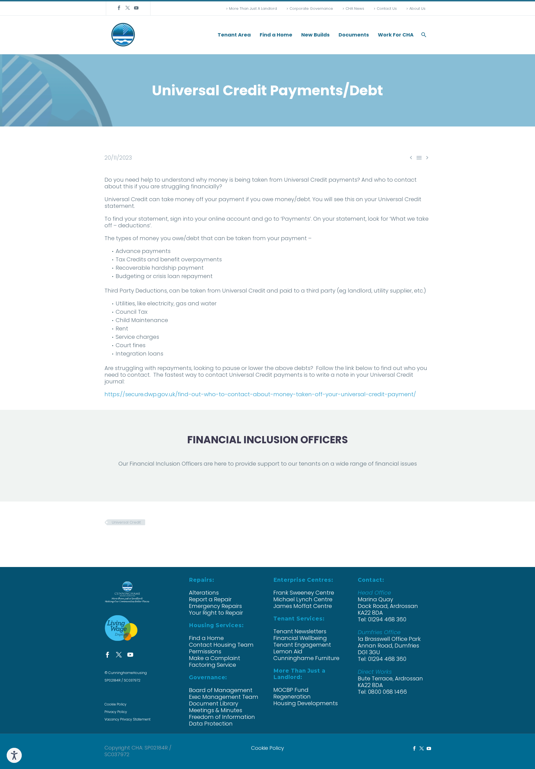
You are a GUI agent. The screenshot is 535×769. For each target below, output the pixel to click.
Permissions (205, 651)
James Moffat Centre (302, 606)
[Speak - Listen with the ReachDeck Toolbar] (14, 755)
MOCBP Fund (290, 690)
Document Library (213, 703)
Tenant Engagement (302, 645)
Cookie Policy (115, 704)
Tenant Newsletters (299, 631)
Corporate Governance (311, 8)
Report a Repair (210, 599)
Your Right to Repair (216, 613)
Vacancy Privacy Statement (127, 719)
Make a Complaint (214, 658)
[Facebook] (119, 8)
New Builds (315, 34)
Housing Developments (305, 703)
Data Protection (211, 723)
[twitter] (119, 655)
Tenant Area (234, 34)
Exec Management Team (223, 697)
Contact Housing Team (221, 645)
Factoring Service (212, 665)
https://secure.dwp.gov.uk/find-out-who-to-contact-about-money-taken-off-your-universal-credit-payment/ (260, 394)
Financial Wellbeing (300, 638)
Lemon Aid (287, 651)
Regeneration (292, 696)
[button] (423, 34)
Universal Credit (126, 522)
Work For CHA (396, 34)
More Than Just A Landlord (253, 8)
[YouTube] (136, 8)
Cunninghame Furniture (306, 658)
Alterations (204, 593)
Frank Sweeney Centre (303, 593)
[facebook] (107, 655)
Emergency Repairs (215, 606)
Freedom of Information (222, 717)
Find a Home (276, 34)
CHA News (355, 8)
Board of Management (220, 690)
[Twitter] (127, 8)
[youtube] (130, 655)
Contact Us (387, 8)
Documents (354, 34)
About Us (417, 8)
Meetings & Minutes (215, 710)
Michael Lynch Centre (302, 599)
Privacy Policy (115, 711)
